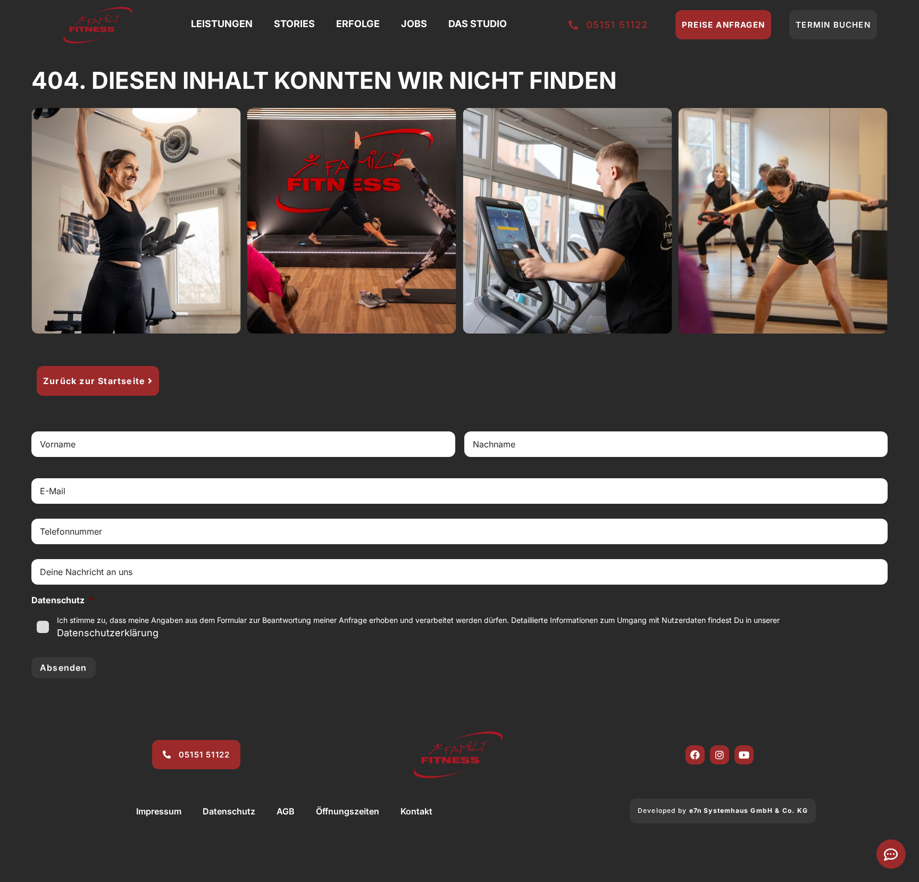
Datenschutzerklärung (107, 632)
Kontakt (416, 811)
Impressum (158, 811)
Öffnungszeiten (347, 811)
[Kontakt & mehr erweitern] (891, 854)
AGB (286, 811)
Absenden (63, 667)
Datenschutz (229, 811)
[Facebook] (695, 754)
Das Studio (477, 23)
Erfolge (358, 23)
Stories (294, 23)
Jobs (414, 23)
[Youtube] (744, 754)
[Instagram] (719, 754)
